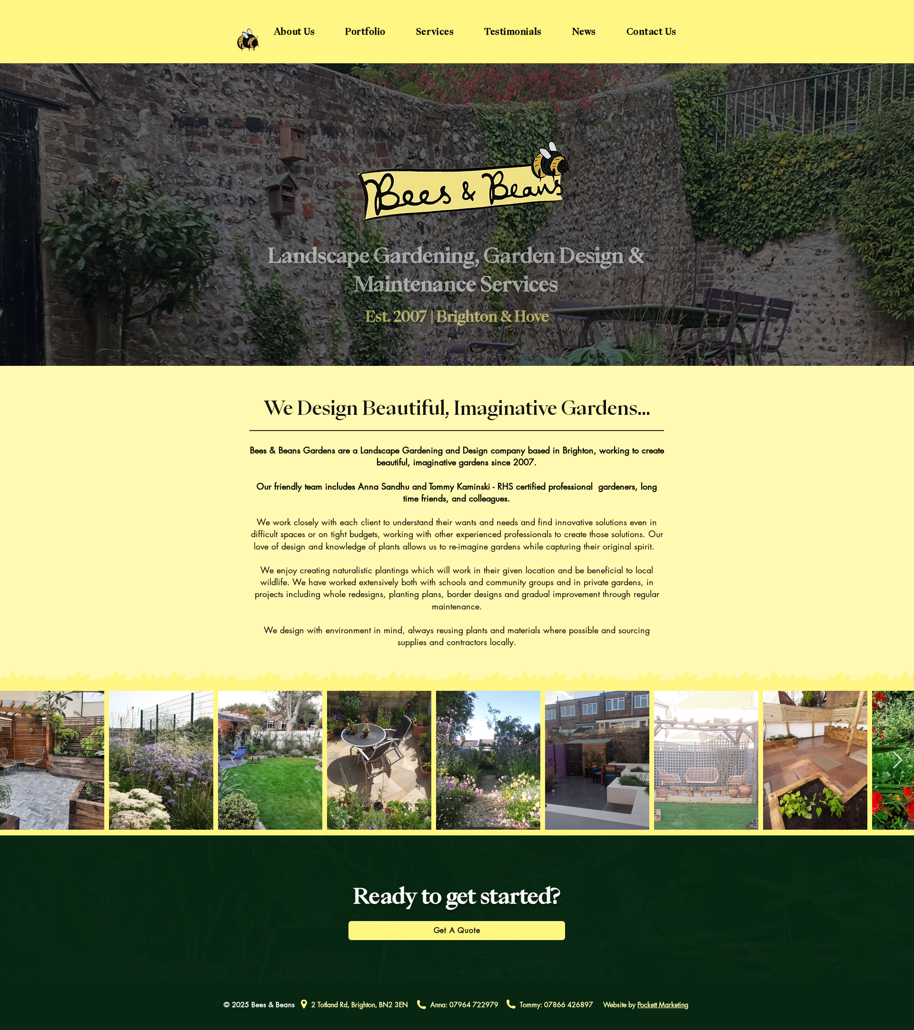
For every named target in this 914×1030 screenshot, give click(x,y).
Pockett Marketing (662, 1004)
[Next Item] (897, 760)
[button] (435, 31)
